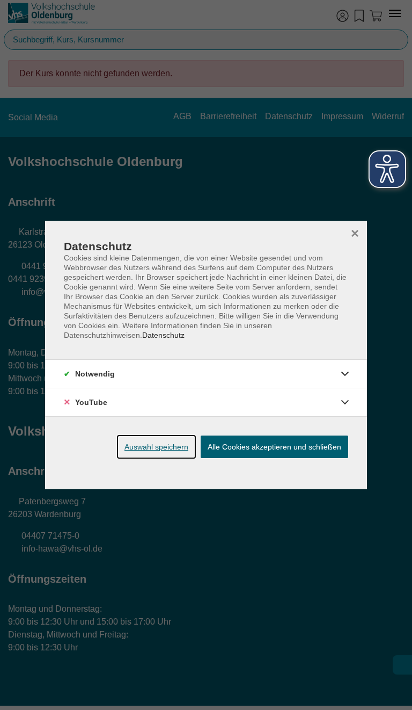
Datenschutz (163, 335)
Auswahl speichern (156, 447)
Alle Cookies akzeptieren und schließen (274, 447)
